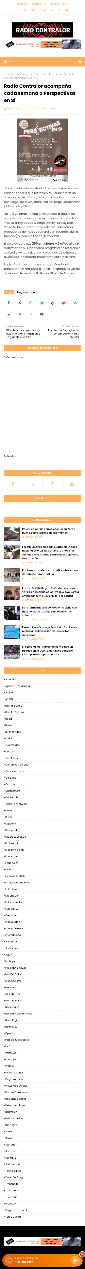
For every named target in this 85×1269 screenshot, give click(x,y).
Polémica (11, 1053)
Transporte (11, 1184)
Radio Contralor (17, 108)
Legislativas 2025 (15, 967)
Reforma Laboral (15, 1105)
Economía (11, 856)
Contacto (39, 3)
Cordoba (10, 777)
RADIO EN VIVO (58, 3)
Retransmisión (14, 1118)
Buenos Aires (13, 732)
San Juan (11, 1144)
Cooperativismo (15, 771)
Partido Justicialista (17, 1039)
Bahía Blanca (13, 705)
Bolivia (9, 725)
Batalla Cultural (15, 712)
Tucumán (11, 1197)
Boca (8, 718)
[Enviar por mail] (41, 314)
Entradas (10, 456)
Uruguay (10, 1203)
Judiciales (11, 948)
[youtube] (72, 484)
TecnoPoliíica (13, 1171)
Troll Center (12, 1190)
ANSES (9, 699)
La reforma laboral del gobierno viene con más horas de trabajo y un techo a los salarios (49, 611)
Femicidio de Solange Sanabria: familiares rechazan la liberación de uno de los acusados (49, 631)
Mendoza (11, 987)
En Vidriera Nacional (17, 882)
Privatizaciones (14, 1072)
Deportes (10, 823)
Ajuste (9, 692)
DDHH (8, 817)
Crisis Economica (16, 804)
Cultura (9, 810)
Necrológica (12, 1020)
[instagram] (32, 10)
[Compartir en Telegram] (41, 303)
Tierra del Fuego (14, 1177)
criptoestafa (13, 791)
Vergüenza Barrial (16, 1210)
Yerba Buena (13, 1216)
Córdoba (10, 784)
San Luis (10, 1151)
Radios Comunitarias (18, 1092)
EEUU (8, 869)
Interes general (14, 928)
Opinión (10, 1033)
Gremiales (11, 915)
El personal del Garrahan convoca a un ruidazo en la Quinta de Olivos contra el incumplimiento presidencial (48, 650)
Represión (11, 1112)
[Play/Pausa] (75, 1260)
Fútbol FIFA (11, 908)
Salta (8, 1131)
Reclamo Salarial (15, 1098)
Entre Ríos (11, 889)
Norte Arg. (11, 1026)
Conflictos (11, 758)
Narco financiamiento (18, 1013)
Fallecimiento (13, 902)
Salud (9, 1138)
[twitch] (52, 10)
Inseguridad (12, 922)
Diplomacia (12, 843)
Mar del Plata (13, 974)
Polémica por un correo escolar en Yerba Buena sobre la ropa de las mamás (48, 531)
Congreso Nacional (17, 764)
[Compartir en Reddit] (63, 303)
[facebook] (18, 10)
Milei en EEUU (12, 994)
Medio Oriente (13, 981)
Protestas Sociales (16, 1085)
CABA (8, 738)
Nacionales (12, 1007)
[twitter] (25, 10)
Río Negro (11, 1125)
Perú (7, 1046)
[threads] (44, 10)
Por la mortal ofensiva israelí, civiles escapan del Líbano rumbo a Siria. (51, 572)
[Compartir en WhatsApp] (30, 303)
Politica (9, 1066)
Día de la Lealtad (15, 836)
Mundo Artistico (14, 1000)
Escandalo (12, 895)
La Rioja (10, 961)
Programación (21, 74)
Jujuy (8, 954)
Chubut (9, 751)
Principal (22, 3)
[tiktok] (59, 10)
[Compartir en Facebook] (8, 303)
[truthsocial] (66, 10)
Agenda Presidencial (17, 686)
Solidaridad (12, 1164)
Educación (12, 863)
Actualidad (12, 679)
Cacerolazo (12, 745)
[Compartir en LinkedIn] (74, 303)
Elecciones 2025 (15, 876)
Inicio (7, 74)
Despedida (12, 830)
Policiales (11, 1059)
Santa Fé (10, 1157)
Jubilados (11, 941)
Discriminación (14, 849)
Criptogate (11, 797)
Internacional (13, 935)
